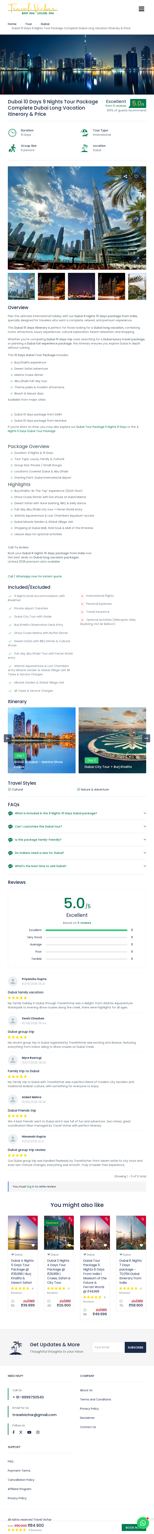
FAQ (10, 1461)
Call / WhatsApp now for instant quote (35, 576)
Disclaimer (87, 1418)
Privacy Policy (89, 1409)
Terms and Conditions (95, 1399)
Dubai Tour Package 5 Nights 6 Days (101, 427)
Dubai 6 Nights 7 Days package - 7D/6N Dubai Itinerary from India (130, 1271)
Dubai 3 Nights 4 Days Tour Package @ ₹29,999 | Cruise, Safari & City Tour (59, 1271)
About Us (86, 1390)
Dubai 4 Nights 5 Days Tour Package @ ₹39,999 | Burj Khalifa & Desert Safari (22, 1271)
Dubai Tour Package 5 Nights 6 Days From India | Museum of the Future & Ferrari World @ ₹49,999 (95, 1276)
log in (30, 1187)
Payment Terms (19, 1471)
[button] (136, 260)
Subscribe (135, 1347)
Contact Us (88, 1427)
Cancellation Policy (21, 1480)
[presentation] (8, 738)
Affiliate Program (19, 1489)
